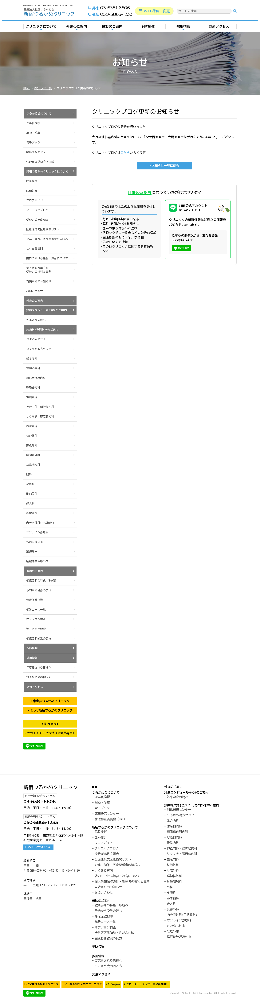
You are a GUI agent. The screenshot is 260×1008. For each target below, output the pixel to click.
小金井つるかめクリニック (51, 701)
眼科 (29, 474)
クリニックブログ (37, 210)
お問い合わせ (34, 291)
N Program (51, 723)
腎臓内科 (31, 397)
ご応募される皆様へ (38, 667)
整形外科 (31, 435)
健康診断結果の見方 (38, 638)
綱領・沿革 (33, 132)
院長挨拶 (31, 181)
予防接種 (148, 26)
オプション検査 (36, 619)
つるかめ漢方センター (40, 349)
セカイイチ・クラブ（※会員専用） (51, 733)
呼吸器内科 (33, 387)
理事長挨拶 (33, 123)
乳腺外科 (31, 513)
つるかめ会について (39, 113)
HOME (26, 88)
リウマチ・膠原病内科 (40, 416)
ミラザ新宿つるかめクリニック (51, 710)
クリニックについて (41, 26)
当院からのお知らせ (38, 281)
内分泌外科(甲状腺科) (40, 522)
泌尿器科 (31, 493)
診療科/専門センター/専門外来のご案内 (191, 805)
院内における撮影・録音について (47, 258)
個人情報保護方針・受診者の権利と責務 (122, 881)
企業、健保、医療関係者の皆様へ (47, 239)
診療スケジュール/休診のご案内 (46, 310)
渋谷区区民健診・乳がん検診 (114, 932)
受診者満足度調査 (37, 219)
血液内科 (31, 426)
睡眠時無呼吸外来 (37, 561)
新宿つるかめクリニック (50, 787)
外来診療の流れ (36, 320)
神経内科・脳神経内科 (40, 406)
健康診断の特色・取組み (41, 580)
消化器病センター (37, 339)
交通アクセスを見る (39, 847)
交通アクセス (219, 26)
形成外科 (31, 445)
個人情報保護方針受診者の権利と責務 (38, 270)
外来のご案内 (76, 26)
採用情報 (183, 26)
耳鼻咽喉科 (33, 464)
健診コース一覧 (36, 609)
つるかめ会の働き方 (38, 677)
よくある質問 (34, 248)
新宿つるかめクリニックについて (47, 171)
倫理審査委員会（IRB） (41, 161)
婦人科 (30, 503)
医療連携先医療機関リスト (43, 229)
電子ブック (33, 142)
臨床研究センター (37, 152)
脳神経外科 (33, 455)
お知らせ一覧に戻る (165, 165)
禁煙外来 (31, 551)
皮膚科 (30, 484)
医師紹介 (31, 190)
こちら (125, 152)
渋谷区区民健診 (36, 629)
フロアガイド (34, 200)
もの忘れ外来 (34, 542)
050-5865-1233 (112, 14)
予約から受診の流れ (38, 590)
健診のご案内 (112, 26)
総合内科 (31, 358)
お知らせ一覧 (43, 88)
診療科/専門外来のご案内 (42, 329)
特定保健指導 (34, 600)
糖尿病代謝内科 (36, 378)
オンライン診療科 (37, 532)
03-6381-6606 (111, 8)
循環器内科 (33, 368)
